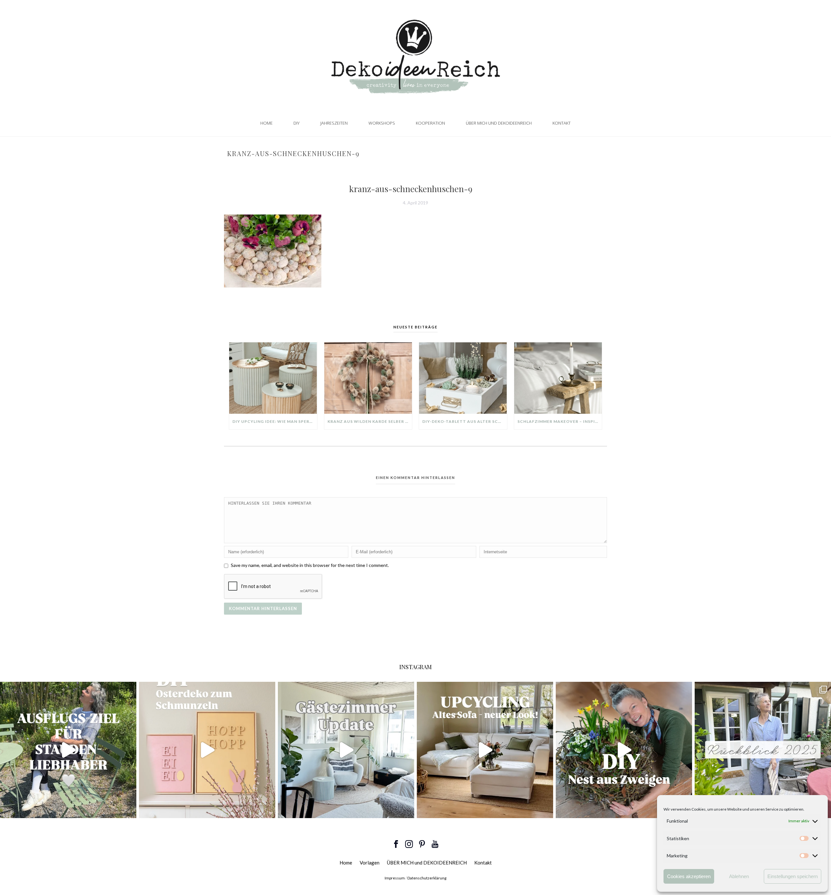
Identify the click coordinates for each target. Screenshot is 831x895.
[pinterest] (422, 844)
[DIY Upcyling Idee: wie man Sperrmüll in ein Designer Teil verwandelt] (273, 378)
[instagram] (409, 844)
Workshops (381, 123)
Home (266, 123)
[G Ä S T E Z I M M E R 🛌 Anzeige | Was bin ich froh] (346, 750)
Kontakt (561, 123)
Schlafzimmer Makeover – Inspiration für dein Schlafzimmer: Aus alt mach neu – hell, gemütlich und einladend (559, 421)
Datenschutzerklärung (426, 878)
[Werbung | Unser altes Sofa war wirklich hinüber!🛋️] (485, 750)
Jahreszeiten (334, 123)
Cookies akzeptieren (689, 876)
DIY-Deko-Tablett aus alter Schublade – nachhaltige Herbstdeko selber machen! (464, 421)
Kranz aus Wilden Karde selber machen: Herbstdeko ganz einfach (370, 421)
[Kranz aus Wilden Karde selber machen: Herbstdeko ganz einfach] (368, 378)
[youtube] (435, 844)
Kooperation (430, 123)
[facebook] (396, 844)
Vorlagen (369, 862)
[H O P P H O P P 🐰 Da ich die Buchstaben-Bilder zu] (207, 750)
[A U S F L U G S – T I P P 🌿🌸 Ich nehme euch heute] (68, 750)
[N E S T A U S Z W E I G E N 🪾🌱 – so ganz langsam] (624, 750)
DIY (296, 123)
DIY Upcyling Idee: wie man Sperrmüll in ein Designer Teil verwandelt (274, 421)
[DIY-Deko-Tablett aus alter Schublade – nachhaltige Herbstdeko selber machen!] (463, 378)
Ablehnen (739, 876)
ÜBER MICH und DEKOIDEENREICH (499, 123)
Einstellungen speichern (792, 876)
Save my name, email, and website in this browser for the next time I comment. (310, 565)
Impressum (395, 878)
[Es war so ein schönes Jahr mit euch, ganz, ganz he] (763, 750)
